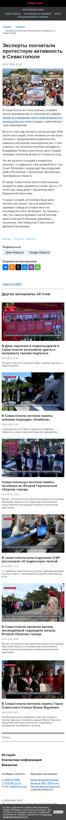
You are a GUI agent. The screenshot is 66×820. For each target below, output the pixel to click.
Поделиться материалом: (20, 261)
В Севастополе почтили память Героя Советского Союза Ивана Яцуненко (32, 705)
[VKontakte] (5, 267)
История (8, 755)
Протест (31, 239)
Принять (58, 812)
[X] (18, 267)
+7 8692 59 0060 (11, 779)
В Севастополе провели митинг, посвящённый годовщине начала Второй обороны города (28, 630)
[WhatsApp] (38, 267)
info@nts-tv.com (18, 786)
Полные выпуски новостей (45, 786)
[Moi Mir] (25, 267)
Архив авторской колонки (44, 779)
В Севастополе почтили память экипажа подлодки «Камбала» (27, 417)
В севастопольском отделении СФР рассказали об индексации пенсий (31, 559)
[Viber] (31, 267)
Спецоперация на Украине (33, 17)
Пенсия (18, 239)
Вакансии (9, 765)
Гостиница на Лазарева (37, 14)
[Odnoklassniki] (12, 267)
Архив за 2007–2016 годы (44, 783)
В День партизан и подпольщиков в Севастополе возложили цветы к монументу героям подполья (30, 349)
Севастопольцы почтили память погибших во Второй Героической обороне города (29, 485)
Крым (58, 14)
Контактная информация (22, 760)
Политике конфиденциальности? (27, 815)
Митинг (7, 239)
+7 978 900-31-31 (11, 783)
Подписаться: (12, 247)
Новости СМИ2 (12, 284)
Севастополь (13, 14)
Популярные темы (33, 10)
